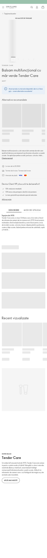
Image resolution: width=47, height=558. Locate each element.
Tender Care (7, 65)
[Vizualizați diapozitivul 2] (18, 59)
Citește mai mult (7, 158)
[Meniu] (3, 7)
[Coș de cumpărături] (42, 7)
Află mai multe (6, 199)
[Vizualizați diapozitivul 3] (23, 59)
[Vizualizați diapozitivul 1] (13, 59)
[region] (23, 41)
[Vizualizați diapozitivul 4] (28, 59)
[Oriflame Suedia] (11, 7)
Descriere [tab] (14, 210)
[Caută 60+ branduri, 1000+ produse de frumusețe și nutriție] (31, 7)
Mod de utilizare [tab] (33, 210)
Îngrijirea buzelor (10, 14)
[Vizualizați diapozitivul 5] (33, 59)
